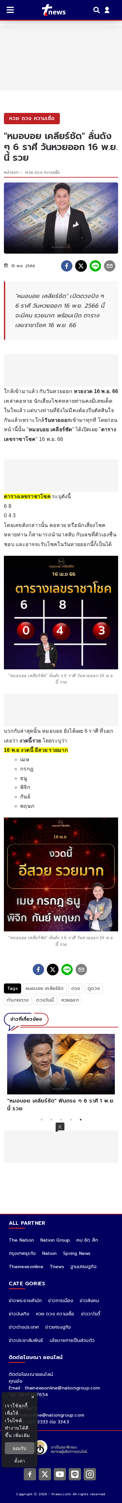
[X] (45, 1474)
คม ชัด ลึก (87, 1240)
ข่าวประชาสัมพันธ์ (26, 1340)
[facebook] (67, 266)
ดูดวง (94, 988)
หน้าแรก (11, 172)
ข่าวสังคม (89, 1300)
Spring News (76, 1253)
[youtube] (60, 1474)
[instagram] (90, 1474)
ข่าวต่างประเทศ (24, 1327)
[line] (95, 266)
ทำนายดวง (18, 1000)
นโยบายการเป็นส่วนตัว (72, 1340)
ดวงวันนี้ (45, 1000)
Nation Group (55, 1240)
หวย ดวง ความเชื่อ (42, 172)
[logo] (49, 10)
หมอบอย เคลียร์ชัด (45, 988)
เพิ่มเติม (21, 1435)
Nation (49, 1253)
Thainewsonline (26, 1266)
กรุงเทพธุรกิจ (22, 1253)
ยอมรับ (19, 1448)
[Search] (97, 10)
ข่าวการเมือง (60, 1300)
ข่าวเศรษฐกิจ (58, 1327)
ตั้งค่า (19, 1461)
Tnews (57, 1266)
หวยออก (70, 1000)
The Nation (21, 1240)
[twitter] (81, 266)
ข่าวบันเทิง (19, 1314)
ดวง (75, 988)
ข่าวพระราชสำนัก (25, 1300)
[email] (109, 266)
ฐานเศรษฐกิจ (84, 1266)
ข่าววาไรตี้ (91, 1314)
